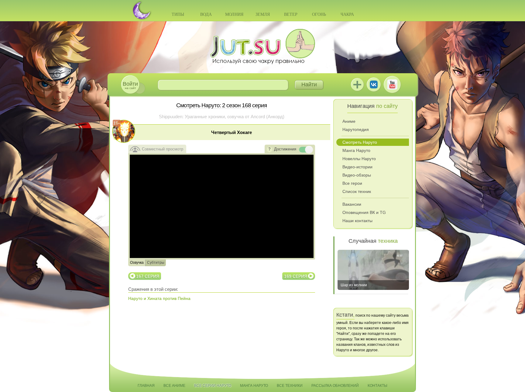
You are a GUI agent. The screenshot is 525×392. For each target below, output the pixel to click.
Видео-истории (357, 166)
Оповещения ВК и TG (364, 212)
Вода (206, 14)
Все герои (352, 183)
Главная (146, 385)
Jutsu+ (357, 84)
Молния (234, 14)
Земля (263, 14)
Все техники (290, 385)
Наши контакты (357, 220)
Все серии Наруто (212, 385)
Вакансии (351, 204)
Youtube (392, 84)
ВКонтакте (374, 84)
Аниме (348, 121)
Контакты (377, 385)
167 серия (147, 276)
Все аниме (174, 385)
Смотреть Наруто (359, 142)
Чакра (347, 14)
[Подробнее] (269, 149)
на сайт (130, 85)
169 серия (295, 276)
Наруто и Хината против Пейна (159, 298)
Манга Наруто (356, 150)
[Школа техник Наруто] (262, 46)
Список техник (356, 191)
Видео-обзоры (356, 175)
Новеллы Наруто (359, 158)
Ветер (290, 14)
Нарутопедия (355, 129)
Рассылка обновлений (335, 385)
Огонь (319, 14)
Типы (178, 14)
